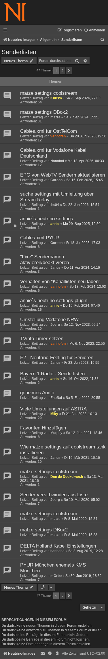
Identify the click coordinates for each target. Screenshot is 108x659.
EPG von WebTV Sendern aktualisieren (62, 175)
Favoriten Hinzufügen (43, 428)
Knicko (56, 98)
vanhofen (58, 136)
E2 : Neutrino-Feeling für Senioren (56, 357)
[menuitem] (94, 30)
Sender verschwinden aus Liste (54, 494)
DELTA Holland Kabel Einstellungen (58, 546)
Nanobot (57, 161)
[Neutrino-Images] (15, 12)
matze (55, 117)
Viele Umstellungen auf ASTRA (53, 409)
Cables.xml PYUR (39, 238)
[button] (69, 70)
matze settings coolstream (48, 93)
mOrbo (56, 576)
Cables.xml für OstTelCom (48, 131)
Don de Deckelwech (66, 477)
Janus (55, 268)
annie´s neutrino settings (46, 218)
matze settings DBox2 (44, 112)
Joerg (55, 325)
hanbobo (57, 551)
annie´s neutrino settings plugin (53, 300)
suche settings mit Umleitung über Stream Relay (57, 196)
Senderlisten (18, 52)
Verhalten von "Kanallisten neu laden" (60, 281)
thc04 (54, 205)
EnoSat (56, 398)
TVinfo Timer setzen (41, 338)
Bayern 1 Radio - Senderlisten (52, 373)
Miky (54, 414)
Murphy (56, 433)
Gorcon (56, 180)
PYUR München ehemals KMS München (53, 567)
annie (54, 224)
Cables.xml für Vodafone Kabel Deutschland (53, 153)
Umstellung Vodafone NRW (49, 319)
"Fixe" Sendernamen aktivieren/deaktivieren (44, 259)
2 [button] (62, 70)
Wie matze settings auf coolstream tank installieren (63, 449)
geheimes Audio (37, 392)
